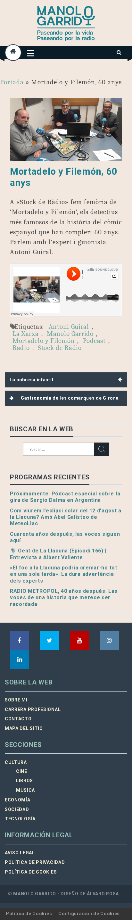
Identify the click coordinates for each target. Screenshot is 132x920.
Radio (21, 347)
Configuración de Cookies (89, 913)
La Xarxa (25, 333)
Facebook (19, 640)
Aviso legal (20, 852)
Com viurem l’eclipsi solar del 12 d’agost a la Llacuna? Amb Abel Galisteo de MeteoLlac (65, 517)
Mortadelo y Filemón (43, 340)
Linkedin (19, 659)
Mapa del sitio (24, 728)
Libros (24, 780)
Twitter (49, 640)
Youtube (79, 640)
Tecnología (20, 818)
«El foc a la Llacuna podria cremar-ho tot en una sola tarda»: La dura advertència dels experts (63, 574)
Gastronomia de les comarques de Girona (70, 398)
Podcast (94, 340)
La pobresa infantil (31, 379)
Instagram (109, 640)
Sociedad (17, 809)
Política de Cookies (29, 913)
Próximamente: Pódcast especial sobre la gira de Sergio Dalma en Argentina (65, 497)
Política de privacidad (35, 862)
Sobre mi (16, 699)
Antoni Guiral (69, 326)
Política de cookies (31, 871)
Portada (12, 82)
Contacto (18, 718)
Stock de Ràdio (60, 347)
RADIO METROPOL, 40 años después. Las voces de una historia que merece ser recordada (64, 597)
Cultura (16, 762)
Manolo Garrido (70, 333)
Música (25, 790)
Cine (21, 771)
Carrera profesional (33, 709)
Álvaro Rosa (103, 893)
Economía (17, 799)
